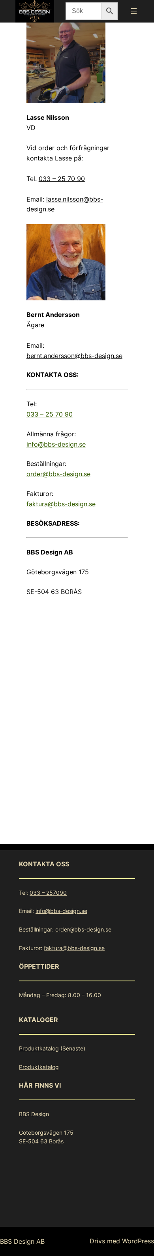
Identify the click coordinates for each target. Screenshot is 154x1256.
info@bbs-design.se (56, 444)
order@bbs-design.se (58, 474)
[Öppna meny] (134, 11)
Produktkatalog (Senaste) (52, 1048)
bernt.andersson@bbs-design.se (74, 356)
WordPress (138, 1241)
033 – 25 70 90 (62, 179)
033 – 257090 (48, 892)
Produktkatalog (39, 1067)
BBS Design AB (22, 1241)
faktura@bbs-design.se (61, 504)
